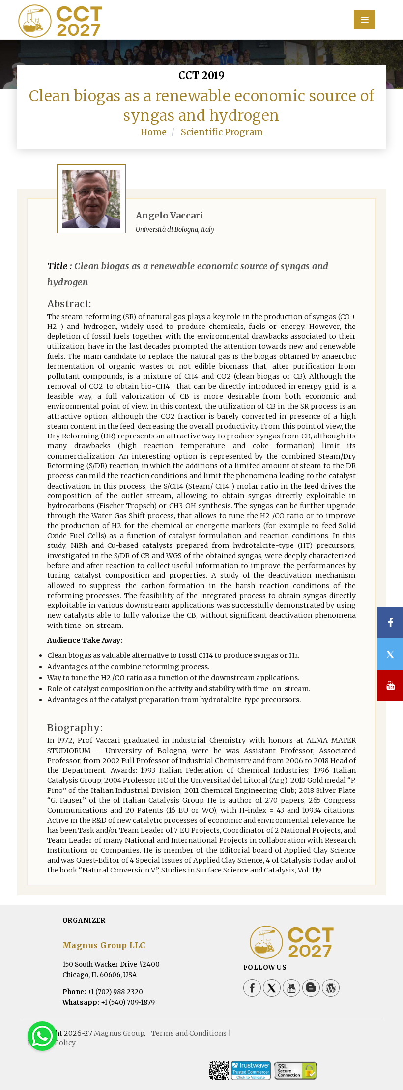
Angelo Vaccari (169, 215)
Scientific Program (222, 131)
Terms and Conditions (189, 1033)
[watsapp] (42, 1035)
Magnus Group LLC (103, 945)
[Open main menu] (364, 19)
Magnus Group (119, 1033)
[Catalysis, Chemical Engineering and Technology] (201, 20)
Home (154, 131)
